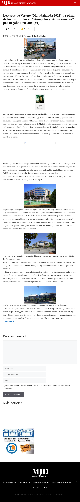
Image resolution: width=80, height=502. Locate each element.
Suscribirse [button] (27, 29)
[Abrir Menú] (75, 3)
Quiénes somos (10, 482)
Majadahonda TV (41, 482)
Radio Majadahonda (62, 482)
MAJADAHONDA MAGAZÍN (23, 3)
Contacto (25, 482)
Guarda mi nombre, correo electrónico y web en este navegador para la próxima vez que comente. (37, 386)
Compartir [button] (12, 29)
